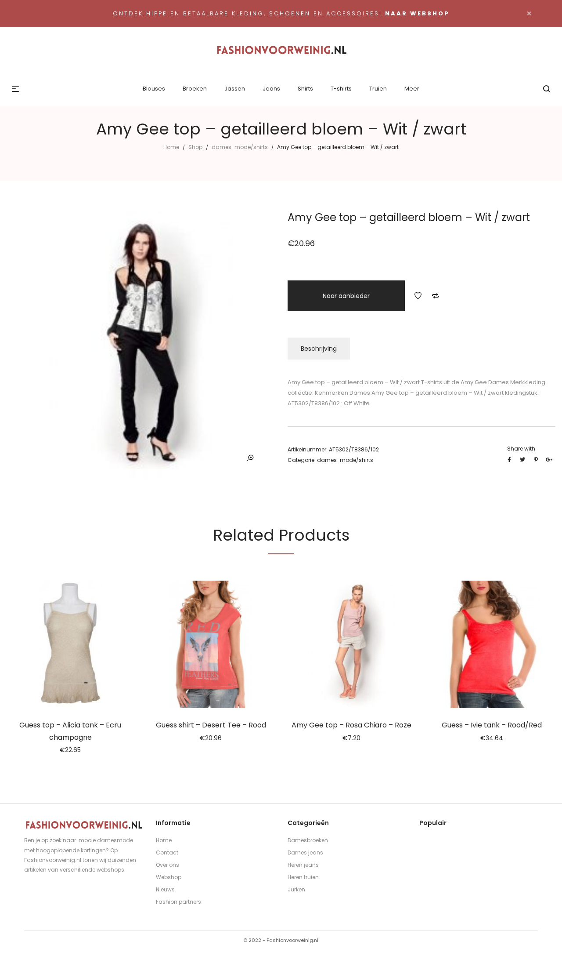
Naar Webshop (417, 13)
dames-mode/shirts (240, 147)
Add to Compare (435, 296)
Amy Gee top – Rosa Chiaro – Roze (351, 725)
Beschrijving (319, 348)
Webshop (168, 877)
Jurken (296, 889)
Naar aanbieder (346, 295)
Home (171, 147)
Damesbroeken (308, 840)
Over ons (167, 865)
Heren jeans (303, 865)
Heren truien (303, 877)
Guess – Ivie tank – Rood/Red (492, 725)
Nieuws (165, 889)
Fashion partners (178, 901)
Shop (195, 147)
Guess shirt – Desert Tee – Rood (211, 725)
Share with (521, 448)
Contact (167, 852)
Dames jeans (305, 852)
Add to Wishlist (418, 296)
